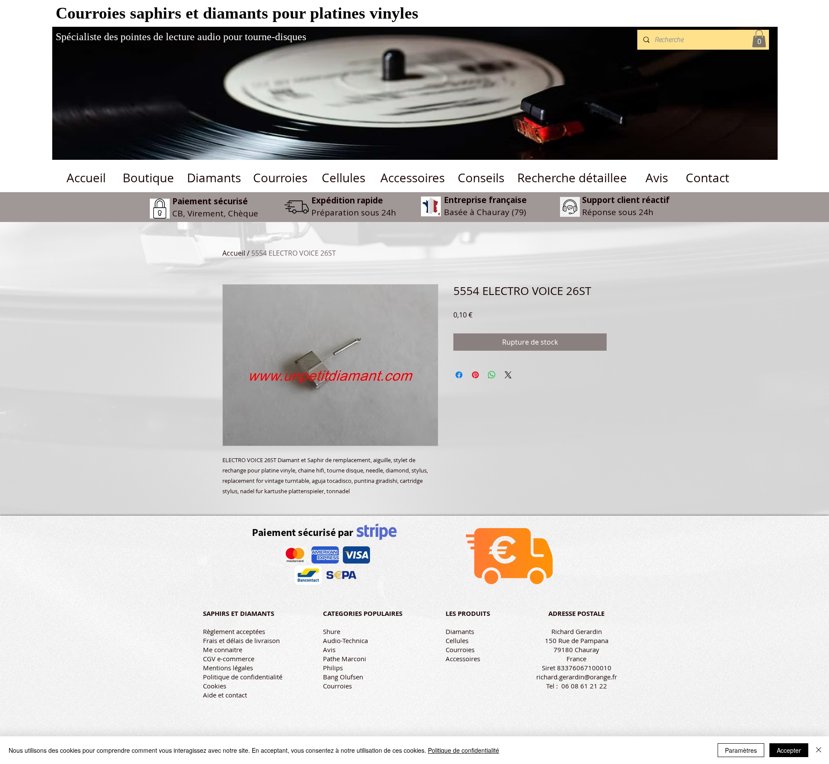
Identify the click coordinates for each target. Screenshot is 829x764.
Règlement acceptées (234, 631)
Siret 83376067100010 (576, 667)
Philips (333, 667)
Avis (329, 649)
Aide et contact (225, 695)
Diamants (460, 631)
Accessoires (463, 658)
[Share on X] (508, 375)
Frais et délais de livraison (241, 640)
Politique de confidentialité (242, 676)
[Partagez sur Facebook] (459, 375)
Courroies (337, 686)
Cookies (214, 686)
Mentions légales (228, 667)
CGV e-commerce (228, 658)
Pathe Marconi (344, 658)
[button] (759, 39)
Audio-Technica (345, 640)
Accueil (233, 253)
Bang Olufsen (343, 676)
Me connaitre (222, 649)
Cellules (457, 640)
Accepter (789, 750)
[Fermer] (818, 750)
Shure (331, 631)
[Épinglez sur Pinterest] (475, 375)
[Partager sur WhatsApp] (492, 375)
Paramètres (741, 750)
